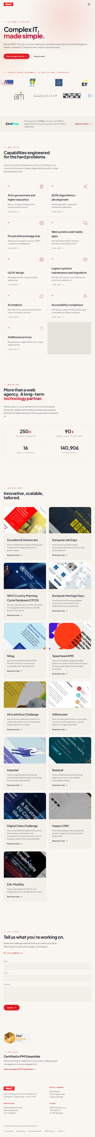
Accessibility (20, 1131)
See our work (39, 56)
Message (7, 984)
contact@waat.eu (14, 953)
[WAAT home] (8, 4)
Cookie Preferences (35, 1131)
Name (6, 961)
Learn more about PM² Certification (18, 1069)
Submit (10, 1007)
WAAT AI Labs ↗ (49, 1131)
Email (6, 973)
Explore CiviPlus (82, 124)
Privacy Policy (8, 1131)
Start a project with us (15, 56)
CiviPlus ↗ (61, 1131)
